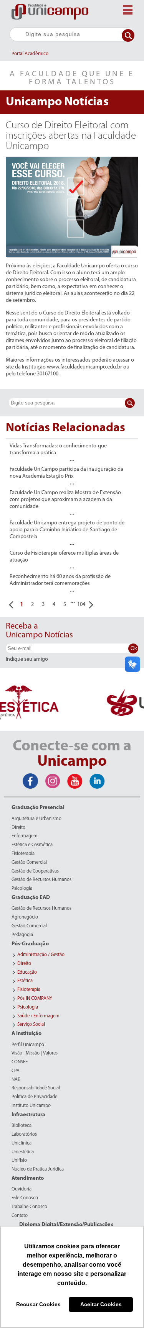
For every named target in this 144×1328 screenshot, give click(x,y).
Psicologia (22, 888)
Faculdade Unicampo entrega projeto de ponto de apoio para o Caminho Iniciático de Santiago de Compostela (67, 530)
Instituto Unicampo (31, 1106)
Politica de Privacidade (34, 1097)
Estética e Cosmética (32, 845)
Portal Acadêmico (30, 53)
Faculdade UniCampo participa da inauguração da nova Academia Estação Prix (66, 473)
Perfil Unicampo (28, 1045)
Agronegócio (25, 917)
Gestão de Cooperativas (35, 871)
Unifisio (19, 1160)
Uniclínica (21, 1143)
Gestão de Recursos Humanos (41, 880)
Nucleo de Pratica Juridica (38, 1169)
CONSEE (20, 1062)
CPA (16, 1071)
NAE (16, 1079)
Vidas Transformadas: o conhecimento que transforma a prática (58, 449)
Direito (18, 827)
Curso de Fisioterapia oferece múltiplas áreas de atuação (64, 556)
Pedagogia (22, 935)
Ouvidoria (21, 1189)
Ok (134, 648)
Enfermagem (25, 836)
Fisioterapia (23, 853)
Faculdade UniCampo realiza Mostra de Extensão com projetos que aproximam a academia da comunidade (65, 499)
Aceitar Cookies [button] (101, 1304)
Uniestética (23, 1152)
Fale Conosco (25, 1198)
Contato (20, 1215)
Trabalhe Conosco (29, 1207)
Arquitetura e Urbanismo (36, 819)
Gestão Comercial (29, 862)
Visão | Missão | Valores (35, 1053)
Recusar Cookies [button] (38, 1304)
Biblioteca (21, 1125)
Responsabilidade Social (36, 1088)
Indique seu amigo (27, 659)
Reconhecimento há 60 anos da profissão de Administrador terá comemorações (60, 580)
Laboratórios (24, 1134)
